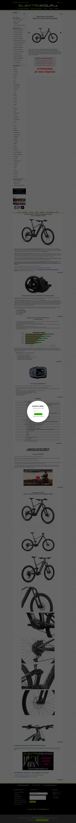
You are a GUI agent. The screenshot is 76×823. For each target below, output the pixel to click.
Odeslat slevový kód (38, 414)
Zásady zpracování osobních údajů (38, 416)
